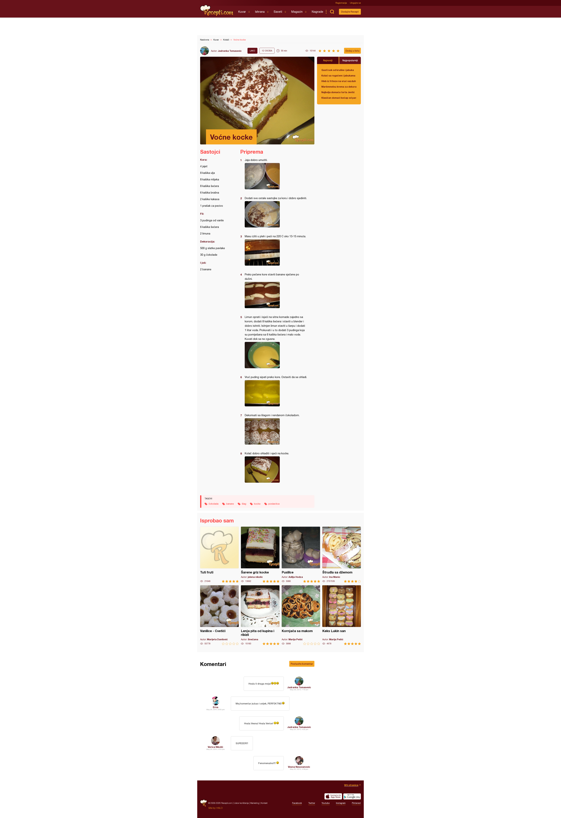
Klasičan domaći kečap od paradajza (338, 97)
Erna (215, 707)
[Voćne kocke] (276, 176)
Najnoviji (328, 60)
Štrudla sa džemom (341, 555)
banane (230, 503)
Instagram (341, 803)
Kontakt (264, 803)
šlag (244, 503)
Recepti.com (217, 10)
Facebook (297, 803)
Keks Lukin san (341, 615)
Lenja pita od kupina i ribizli (260, 615)
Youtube (326, 803)
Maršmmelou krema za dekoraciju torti (338, 86)
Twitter (311, 803)
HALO (220, 808)
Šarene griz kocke (260, 555)
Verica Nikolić (215, 746)
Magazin (297, 11)
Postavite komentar (302, 663)
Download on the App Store (333, 796)
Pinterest (356, 803)
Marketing (254, 803)
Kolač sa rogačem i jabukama (338, 75)
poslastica (273, 503)
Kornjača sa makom (301, 615)
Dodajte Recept (350, 11)
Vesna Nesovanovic (299, 766)
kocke (257, 503)
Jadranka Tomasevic (230, 50)
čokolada (213, 503)
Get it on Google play (352, 796)
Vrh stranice (351, 785)
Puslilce (301, 555)
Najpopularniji (350, 60)
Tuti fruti (219, 555)
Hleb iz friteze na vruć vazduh (338, 81)
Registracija (341, 3)
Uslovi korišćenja (241, 803)
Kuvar (242, 11)
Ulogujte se (355, 3)
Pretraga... (332, 12)
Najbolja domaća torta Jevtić (338, 92)
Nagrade (317, 11)
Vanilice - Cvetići (219, 615)
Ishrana (260, 11)
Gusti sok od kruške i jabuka (337, 70)
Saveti (278, 11)
